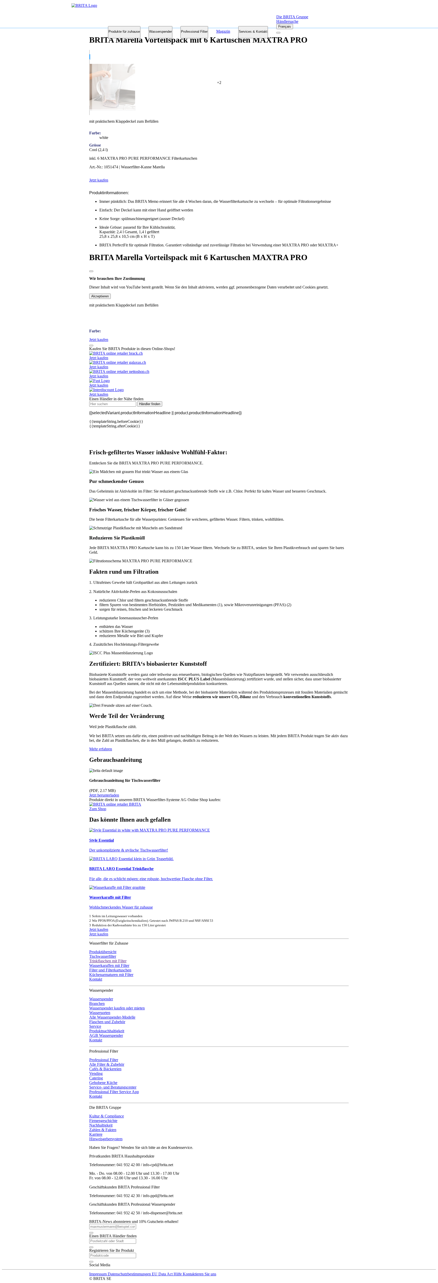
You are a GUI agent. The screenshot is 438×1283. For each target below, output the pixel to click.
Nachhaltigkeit (101, 1125)
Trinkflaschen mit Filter (107, 961)
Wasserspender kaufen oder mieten (117, 1008)
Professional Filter (194, 31)
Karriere (95, 1134)
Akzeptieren (100, 296)
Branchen (97, 1003)
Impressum (98, 1274)
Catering (96, 1078)
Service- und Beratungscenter (112, 1087)
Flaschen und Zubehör (107, 1022)
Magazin (223, 31)
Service (95, 1026)
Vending (96, 1073)
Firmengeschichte (103, 1120)
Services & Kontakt (253, 31)
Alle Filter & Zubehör (106, 1064)
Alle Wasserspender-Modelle (112, 1017)
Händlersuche (287, 21)
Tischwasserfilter (102, 956)
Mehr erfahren (100, 749)
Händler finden (149, 404)
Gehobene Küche (103, 1082)
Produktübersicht (102, 952)
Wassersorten (99, 1012)
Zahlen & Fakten (102, 1130)
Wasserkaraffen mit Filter (109, 965)
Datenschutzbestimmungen (130, 1274)
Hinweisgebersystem (105, 1139)
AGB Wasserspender (106, 1035)
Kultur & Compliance (106, 1116)
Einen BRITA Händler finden (113, 1236)
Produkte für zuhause (124, 31)
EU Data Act (163, 1274)
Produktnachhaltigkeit (106, 1031)
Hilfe (178, 1274)
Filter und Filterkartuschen (110, 970)
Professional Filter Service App (114, 1092)
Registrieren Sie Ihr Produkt (111, 1250)
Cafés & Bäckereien (105, 1069)
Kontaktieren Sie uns (199, 1274)
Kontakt (95, 979)
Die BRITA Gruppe (292, 17)
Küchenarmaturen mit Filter (111, 974)
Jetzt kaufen (98, 929)
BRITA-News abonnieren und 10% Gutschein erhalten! (133, 1221)
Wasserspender (160, 31)
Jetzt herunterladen (104, 795)
